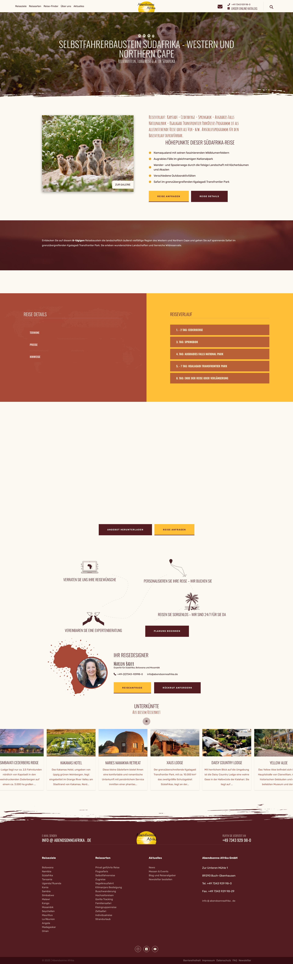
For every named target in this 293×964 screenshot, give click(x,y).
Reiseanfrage (132, 687)
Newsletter (245, 960)
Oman (45, 931)
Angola (46, 923)
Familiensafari (103, 903)
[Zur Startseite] (147, 6)
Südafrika (47, 875)
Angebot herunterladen (125, 529)
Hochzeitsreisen (104, 895)
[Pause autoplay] (146, 721)
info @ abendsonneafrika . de (66, 840)
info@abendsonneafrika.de (162, 674)
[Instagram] (138, 949)
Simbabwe (48, 895)
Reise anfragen (168, 196)
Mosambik (47, 907)
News (152, 867)
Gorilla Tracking (104, 899)
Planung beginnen (167, 631)
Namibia (46, 871)
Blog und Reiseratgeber (162, 875)
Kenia (45, 887)
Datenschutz (223, 960)
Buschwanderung (105, 891)
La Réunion (48, 919)
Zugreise (100, 879)
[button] (93, 158)
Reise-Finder (51, 6)
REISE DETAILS (209, 196)
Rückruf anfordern (177, 687)
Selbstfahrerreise (105, 875)
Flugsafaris (101, 871)
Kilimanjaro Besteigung (108, 887)
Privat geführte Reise (107, 867)
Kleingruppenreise (105, 907)
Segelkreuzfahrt (104, 883)
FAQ (235, 960)
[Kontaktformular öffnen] (220, 6)
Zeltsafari (100, 911)
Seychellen (48, 911)
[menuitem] (21, 6)
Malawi (46, 899)
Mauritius (47, 915)
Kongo (45, 903)
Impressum (208, 960)
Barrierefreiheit (192, 960)
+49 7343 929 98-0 (236, 840)
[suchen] (271, 7)
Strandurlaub (103, 919)
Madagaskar (49, 927)
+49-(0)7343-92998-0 (130, 674)
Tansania (47, 879)
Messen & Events (158, 871)
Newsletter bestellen (160, 879)
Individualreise (103, 915)
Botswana (47, 867)
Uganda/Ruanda (51, 883)
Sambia (46, 891)
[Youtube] (155, 949)
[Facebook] (146, 949)
